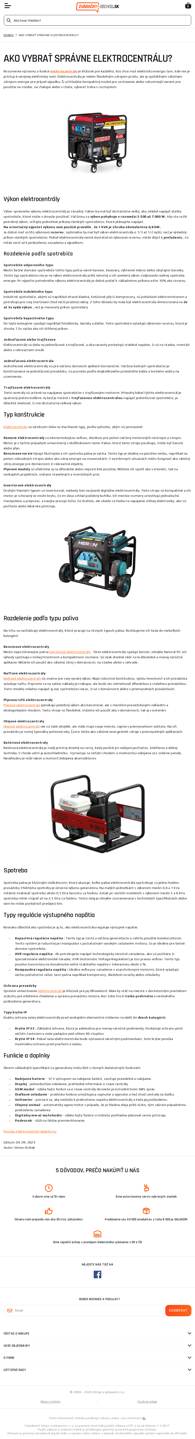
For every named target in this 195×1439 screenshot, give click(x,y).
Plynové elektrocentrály (22, 705)
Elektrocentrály (16, 427)
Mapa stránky (50, 1401)
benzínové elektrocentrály (69, 652)
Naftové (22, 678)
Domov (9, 35)
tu (144, 1418)
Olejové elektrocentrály (22, 726)
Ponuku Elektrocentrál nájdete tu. (30, 1131)
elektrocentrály (50, 991)
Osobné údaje (147, 1401)
